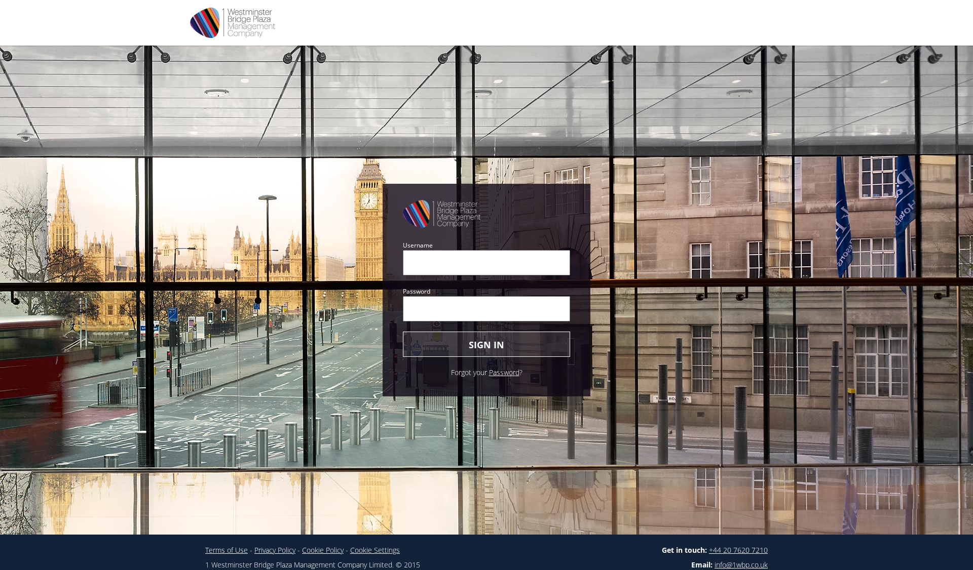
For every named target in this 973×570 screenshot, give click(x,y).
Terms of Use (226, 550)
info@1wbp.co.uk (741, 564)
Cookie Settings (375, 550)
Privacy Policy (274, 550)
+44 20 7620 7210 (738, 550)
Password (416, 291)
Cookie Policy (323, 550)
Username (418, 245)
